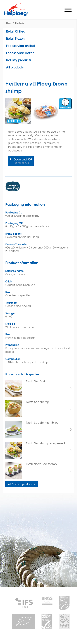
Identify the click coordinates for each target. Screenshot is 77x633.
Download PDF (23, 161)
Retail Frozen (15, 38)
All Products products (20, 484)
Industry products (18, 59)
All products (14, 67)
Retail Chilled (15, 31)
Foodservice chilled (20, 45)
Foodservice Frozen (20, 52)
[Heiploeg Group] (16, 15)
